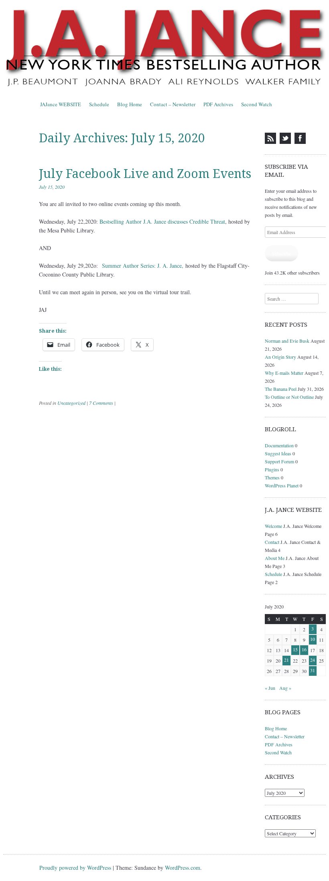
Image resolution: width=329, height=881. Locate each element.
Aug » (285, 688)
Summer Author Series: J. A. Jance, (142, 265)
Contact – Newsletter (172, 104)
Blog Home (129, 104)
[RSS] (270, 138)
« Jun (270, 688)
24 (312, 660)
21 (286, 660)
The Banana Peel (281, 389)
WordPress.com (182, 867)
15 (295, 649)
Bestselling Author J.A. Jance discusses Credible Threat (162, 221)
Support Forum (279, 461)
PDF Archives (218, 104)
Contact (272, 542)
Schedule (99, 104)
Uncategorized (71, 403)
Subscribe (281, 253)
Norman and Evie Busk (287, 340)
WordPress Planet (282, 485)
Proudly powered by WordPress (75, 867)
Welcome (273, 526)
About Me (274, 558)
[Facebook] (300, 138)
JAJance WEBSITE (60, 104)
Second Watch (256, 104)
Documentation (279, 445)
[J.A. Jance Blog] (164, 49)
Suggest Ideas (278, 453)
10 (312, 639)
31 (312, 670)
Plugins (272, 469)
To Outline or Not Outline (289, 397)
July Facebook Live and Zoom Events (145, 174)
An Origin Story (280, 357)
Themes (272, 477)
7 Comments (101, 403)
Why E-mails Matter (284, 373)
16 (304, 649)
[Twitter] (285, 138)
